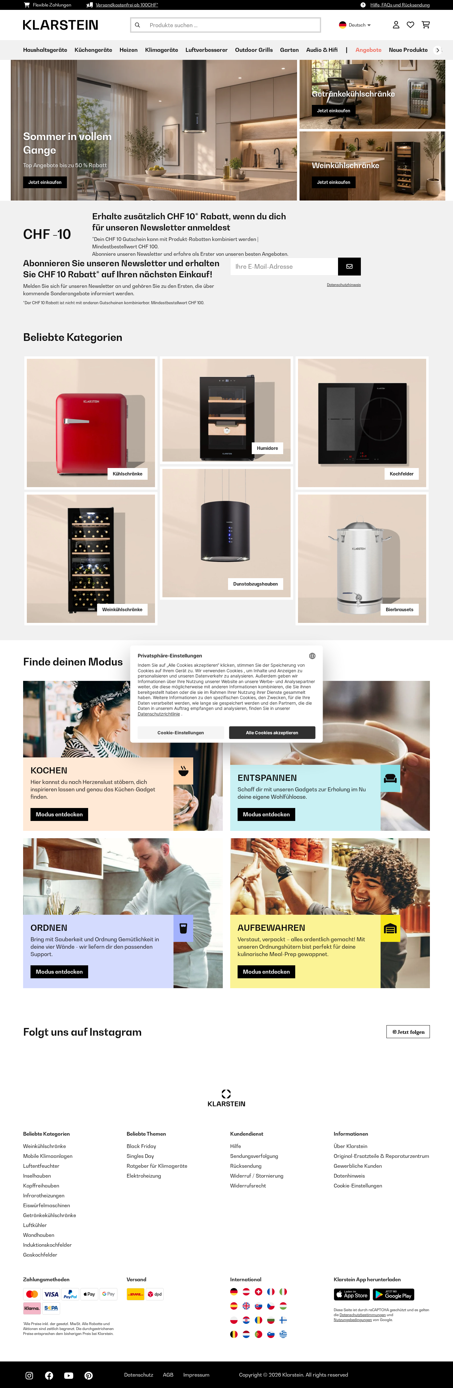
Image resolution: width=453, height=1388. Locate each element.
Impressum (196, 1375)
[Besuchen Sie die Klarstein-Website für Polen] (234, 1320)
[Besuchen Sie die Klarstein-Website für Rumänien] (258, 1320)
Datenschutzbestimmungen (363, 1315)
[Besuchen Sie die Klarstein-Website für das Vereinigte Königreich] (246, 1306)
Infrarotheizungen (43, 1195)
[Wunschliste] (410, 25)
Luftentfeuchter (41, 1166)
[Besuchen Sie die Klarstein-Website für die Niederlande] (246, 1334)
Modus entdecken (59, 814)
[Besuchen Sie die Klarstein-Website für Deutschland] (234, 1291)
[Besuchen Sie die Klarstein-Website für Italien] (283, 1291)
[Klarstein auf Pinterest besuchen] (88, 1375)
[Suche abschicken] (137, 25)
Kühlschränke (127, 473)
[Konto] (396, 25)
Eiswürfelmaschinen (46, 1205)
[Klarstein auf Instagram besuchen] (29, 1375)
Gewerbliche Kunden (358, 1166)
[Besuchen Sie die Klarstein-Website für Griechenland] (283, 1335)
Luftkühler (35, 1225)
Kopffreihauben (41, 1186)
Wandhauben (38, 1235)
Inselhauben (37, 1176)
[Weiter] (437, 50)
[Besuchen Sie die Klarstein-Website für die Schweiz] (258, 1291)
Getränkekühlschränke (49, 1215)
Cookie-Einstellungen (358, 1186)
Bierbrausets (400, 609)
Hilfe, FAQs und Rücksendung (400, 4)
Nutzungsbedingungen (353, 1320)
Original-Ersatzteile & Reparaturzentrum (381, 1156)
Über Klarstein (350, 1146)
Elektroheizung (144, 1176)
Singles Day (140, 1156)
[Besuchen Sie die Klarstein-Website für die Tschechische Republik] (271, 1306)
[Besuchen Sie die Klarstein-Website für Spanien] (234, 1306)
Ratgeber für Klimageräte (157, 1166)
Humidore (267, 448)
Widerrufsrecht (248, 1186)
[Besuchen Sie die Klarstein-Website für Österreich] (246, 1291)
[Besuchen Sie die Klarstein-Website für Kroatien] (246, 1320)
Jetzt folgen (411, 1031)
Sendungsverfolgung (254, 1156)
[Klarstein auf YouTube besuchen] (69, 1375)
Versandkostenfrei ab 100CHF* (127, 4)
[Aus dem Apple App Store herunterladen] (352, 1294)
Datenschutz (138, 1375)
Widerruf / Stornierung (257, 1176)
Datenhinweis (349, 1176)
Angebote (369, 50)
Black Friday (141, 1146)
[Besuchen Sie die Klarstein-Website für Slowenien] (271, 1334)
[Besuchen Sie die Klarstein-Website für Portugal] (258, 1334)
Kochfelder (402, 473)
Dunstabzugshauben (255, 583)
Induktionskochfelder (47, 1245)
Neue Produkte (408, 50)
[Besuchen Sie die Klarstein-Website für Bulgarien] (271, 1320)
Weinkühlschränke (122, 609)
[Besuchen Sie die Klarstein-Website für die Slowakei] (258, 1306)
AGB (168, 1375)
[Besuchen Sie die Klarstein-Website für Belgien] (234, 1334)
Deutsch (357, 24)
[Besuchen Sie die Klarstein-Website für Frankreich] (271, 1291)
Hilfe (235, 1146)
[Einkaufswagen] (426, 25)
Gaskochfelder (40, 1255)
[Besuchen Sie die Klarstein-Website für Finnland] (283, 1320)
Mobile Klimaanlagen (47, 1156)
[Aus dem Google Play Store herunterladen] (394, 1294)
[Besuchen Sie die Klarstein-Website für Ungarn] (283, 1306)
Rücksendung (246, 1166)
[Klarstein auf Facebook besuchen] (49, 1375)
